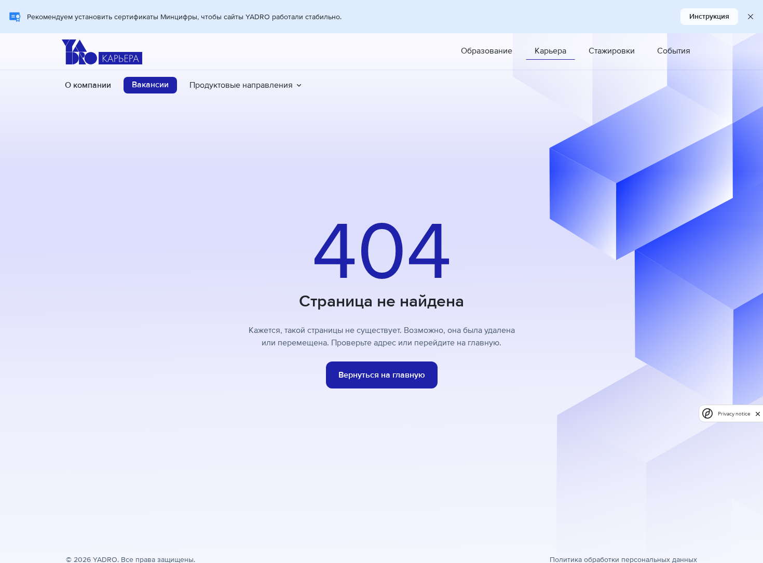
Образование (486, 51)
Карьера (550, 51)
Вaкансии (150, 84)
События (673, 51)
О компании (88, 85)
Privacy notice (734, 414)
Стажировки (612, 51)
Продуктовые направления (241, 85)
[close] (758, 413)
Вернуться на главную (381, 375)
